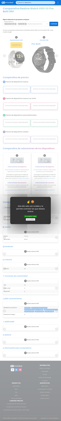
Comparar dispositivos (8, 21)
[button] (10, 24)
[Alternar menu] (58, 2)
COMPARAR (53, 24)
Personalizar (30, 219)
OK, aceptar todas (30, 216)
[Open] (47, 24)
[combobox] (35, 23)
